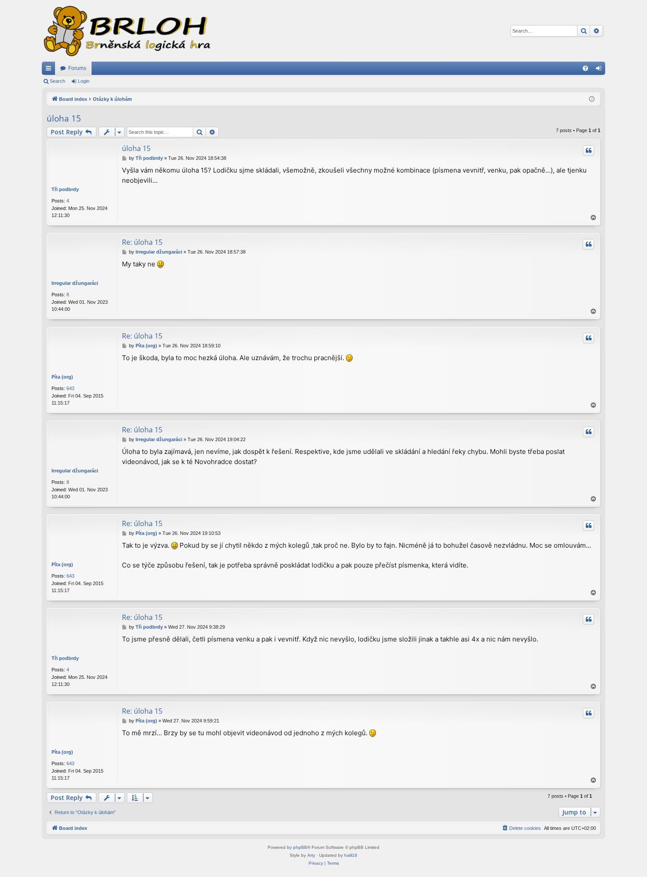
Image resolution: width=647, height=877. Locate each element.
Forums (77, 68)
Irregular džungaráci (74, 283)
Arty (311, 855)
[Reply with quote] (588, 150)
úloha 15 (64, 118)
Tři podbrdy (65, 189)
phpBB (300, 847)
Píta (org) (62, 377)
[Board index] (126, 31)
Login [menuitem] (600, 70)
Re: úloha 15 (142, 242)
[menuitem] (585, 68)
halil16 (350, 855)
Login (83, 81)
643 (70, 388)
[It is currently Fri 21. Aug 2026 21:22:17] (592, 99)
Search (57, 81)
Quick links (50, 70)
